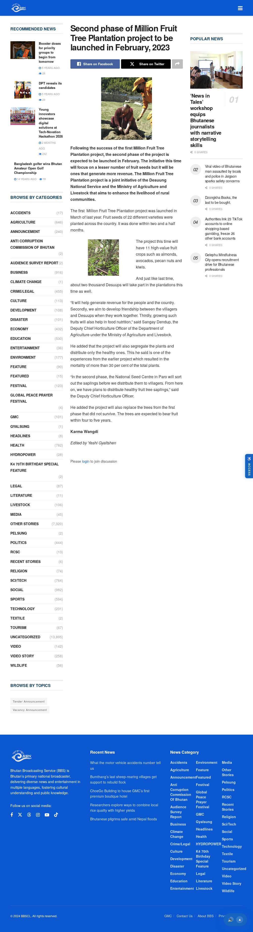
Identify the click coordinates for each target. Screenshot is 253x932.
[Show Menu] (240, 8)
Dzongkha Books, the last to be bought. (221, 200)
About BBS (206, 915)
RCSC (15, 551)
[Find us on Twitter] (20, 815)
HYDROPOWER (23, 454)
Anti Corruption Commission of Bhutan (32, 243)
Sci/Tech (18, 580)
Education (20, 338)
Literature (21, 495)
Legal (16, 485)
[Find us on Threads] (29, 815)
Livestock (20, 504)
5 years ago (50, 68)
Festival (18, 385)
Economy (19, 328)
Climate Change (26, 281)
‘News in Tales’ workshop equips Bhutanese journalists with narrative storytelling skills (205, 120)
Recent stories (25, 561)
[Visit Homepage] (18, 8)
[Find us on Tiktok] (56, 815)
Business (19, 272)
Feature (18, 366)
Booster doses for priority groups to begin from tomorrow (50, 52)
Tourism (18, 627)
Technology (22, 608)
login (85, 461)
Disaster (19, 319)
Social (16, 589)
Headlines (20, 435)
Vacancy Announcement (30, 710)
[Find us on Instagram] (38, 815)
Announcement (25, 231)
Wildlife (18, 665)
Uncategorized (25, 636)
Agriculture (22, 222)
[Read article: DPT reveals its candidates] (22, 90)
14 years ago (26, 179)
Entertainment (25, 347)
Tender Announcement (29, 701)
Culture (18, 300)
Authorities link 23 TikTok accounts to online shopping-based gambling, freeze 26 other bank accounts (223, 228)
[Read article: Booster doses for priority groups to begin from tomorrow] (22, 50)
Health (17, 445)
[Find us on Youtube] (47, 815)
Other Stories (24, 523)
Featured (19, 375)
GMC (14, 416)
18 (44, 179)
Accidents (20, 212)
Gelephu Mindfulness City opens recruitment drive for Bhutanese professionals (222, 262)
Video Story (22, 655)
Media (15, 514)
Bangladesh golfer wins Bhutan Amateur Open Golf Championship (38, 168)
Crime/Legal (22, 291)
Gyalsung (19, 426)
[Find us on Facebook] (11, 815)
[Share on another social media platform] (177, 64)
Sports (17, 599)
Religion (18, 570)
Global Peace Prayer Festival (31, 398)
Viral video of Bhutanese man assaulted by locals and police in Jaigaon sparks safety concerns (223, 173)
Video (15, 646)
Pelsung (18, 533)
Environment (23, 357)
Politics (18, 542)
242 (44, 154)
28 (43, 73)
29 (43, 100)
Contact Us (185, 915)
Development (23, 310)
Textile (17, 618)
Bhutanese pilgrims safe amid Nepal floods (123, 818)
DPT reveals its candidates (50, 85)
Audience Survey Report (34, 262)
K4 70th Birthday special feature (34, 467)
